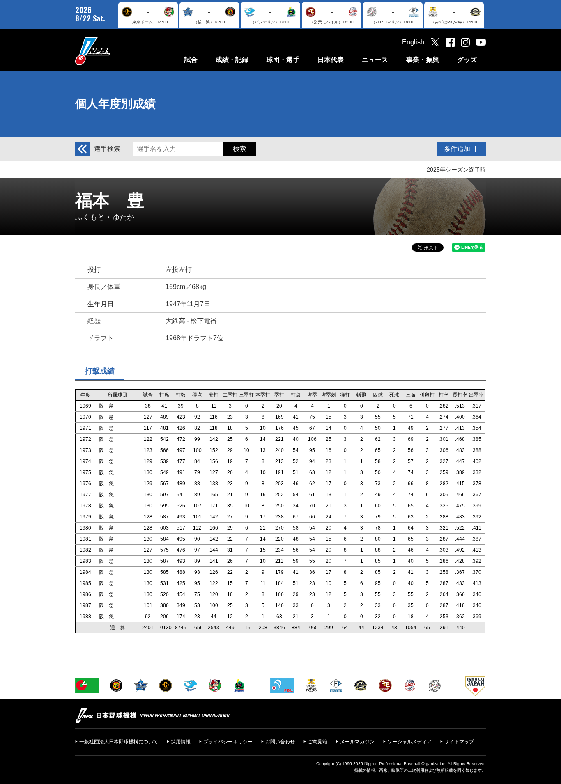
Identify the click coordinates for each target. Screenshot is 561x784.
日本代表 (330, 59)
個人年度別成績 (115, 103)
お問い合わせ (280, 742)
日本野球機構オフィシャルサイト (113, 51)
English (413, 42)
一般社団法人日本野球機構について (118, 742)
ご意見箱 (317, 742)
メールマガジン (357, 742)
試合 (191, 59)
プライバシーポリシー (228, 742)
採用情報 (181, 742)
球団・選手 (283, 59)
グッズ (467, 59)
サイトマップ (459, 742)
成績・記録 (232, 59)
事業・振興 (422, 59)
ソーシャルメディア (409, 742)
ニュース (375, 59)
